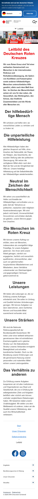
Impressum (7, 492)
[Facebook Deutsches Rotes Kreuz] (15, 453)
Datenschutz (16, 492)
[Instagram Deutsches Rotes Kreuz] (23, 453)
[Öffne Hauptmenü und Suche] (34, 21)
